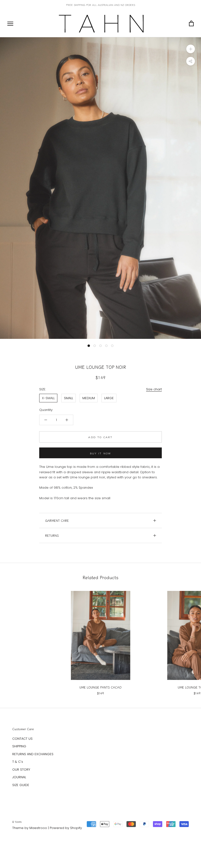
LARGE (109, 398)
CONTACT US (22, 738)
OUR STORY (21, 769)
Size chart (154, 389)
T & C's (17, 761)
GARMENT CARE (57, 520)
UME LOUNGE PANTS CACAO (100, 687)
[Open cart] (191, 23)
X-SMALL (48, 398)
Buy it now (100, 453)
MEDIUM (88, 398)
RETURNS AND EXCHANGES (32, 754)
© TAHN (17, 822)
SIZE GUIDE (20, 785)
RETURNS (52, 535)
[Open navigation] (10, 24)
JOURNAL (19, 777)
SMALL (68, 398)
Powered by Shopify (66, 828)
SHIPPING (19, 746)
